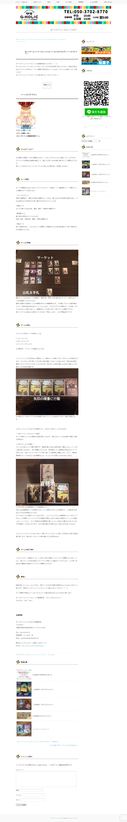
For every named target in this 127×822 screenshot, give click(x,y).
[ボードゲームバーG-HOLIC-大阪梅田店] (63, 15)
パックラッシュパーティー (41, 729)
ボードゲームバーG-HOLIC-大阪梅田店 (59, 818)
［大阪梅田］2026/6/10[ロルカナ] (43, 689)
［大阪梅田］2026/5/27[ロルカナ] (43, 704)
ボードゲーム (56, 30)
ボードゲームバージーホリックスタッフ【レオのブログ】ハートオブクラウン (46, 39)
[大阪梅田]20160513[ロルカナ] (42, 716)
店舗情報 (80, 2)
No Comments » (51, 654)
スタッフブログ (69, 30)
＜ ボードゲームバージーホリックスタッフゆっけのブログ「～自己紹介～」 (38, 741)
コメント (20, 770)
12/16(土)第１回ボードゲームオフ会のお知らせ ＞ (64, 745)
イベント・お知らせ (21, 2)
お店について (37, 2)
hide (49, 85)
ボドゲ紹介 (68, 2)
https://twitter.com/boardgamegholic (33, 646)
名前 (17, 790)
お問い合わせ (108, 2)
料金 (49, 2)
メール (18, 795)
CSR (57, 2)
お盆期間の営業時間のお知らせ (42, 675)
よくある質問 (94, 2)
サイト (18, 800)
